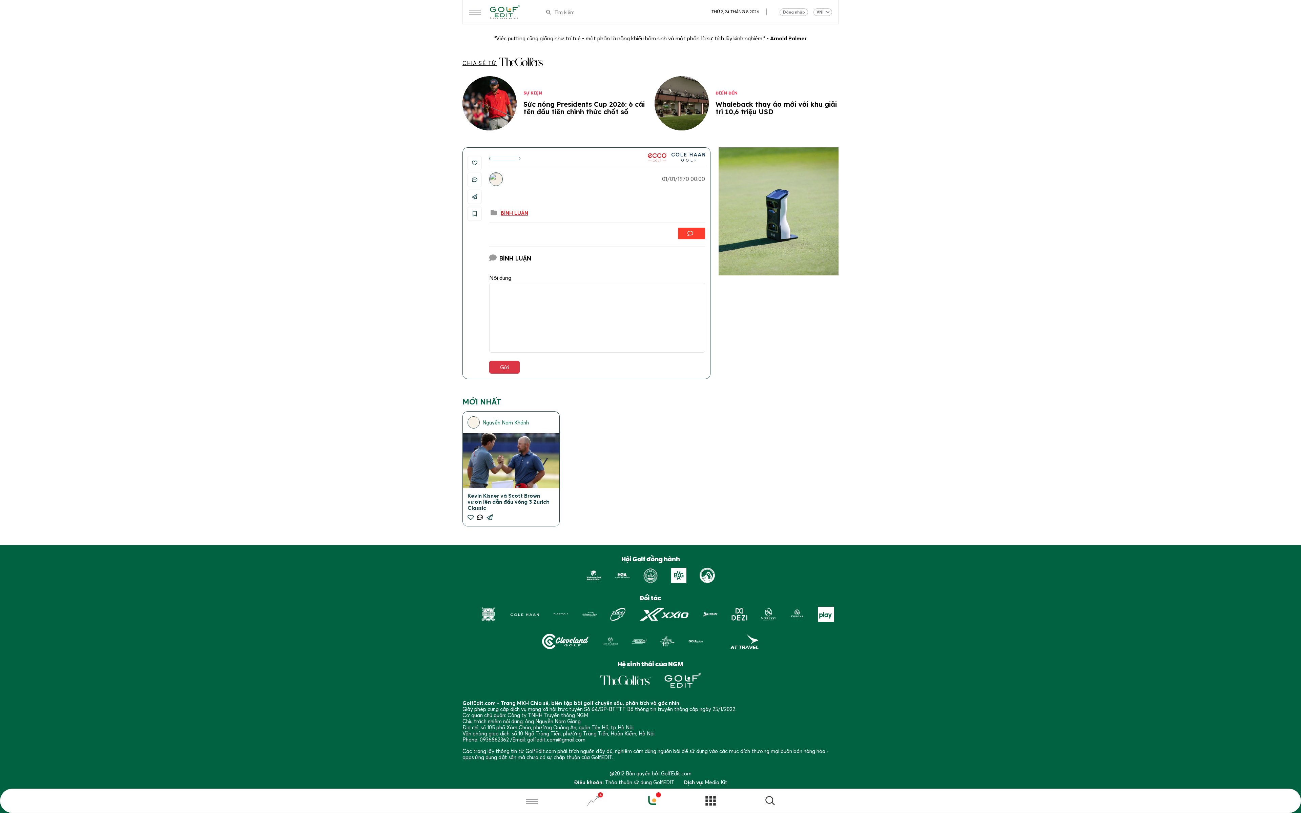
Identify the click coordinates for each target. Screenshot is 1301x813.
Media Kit (716, 782)
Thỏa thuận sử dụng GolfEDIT (640, 782)
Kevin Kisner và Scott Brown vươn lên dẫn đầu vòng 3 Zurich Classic (509, 501)
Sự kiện (532, 93)
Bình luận (514, 213)
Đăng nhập (794, 12)
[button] (770, 802)
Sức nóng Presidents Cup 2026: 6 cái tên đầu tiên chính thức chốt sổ (584, 108)
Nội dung (500, 278)
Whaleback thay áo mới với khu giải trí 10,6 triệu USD (776, 108)
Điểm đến (727, 93)
